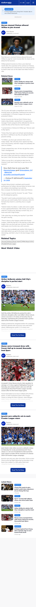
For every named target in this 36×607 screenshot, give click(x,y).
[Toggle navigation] (33, 2)
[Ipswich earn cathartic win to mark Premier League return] (7, 102)
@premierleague (10, 170)
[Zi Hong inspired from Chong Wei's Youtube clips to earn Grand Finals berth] (7, 528)
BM (21, 2)
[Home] (6, 2)
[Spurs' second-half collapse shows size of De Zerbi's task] (7, 498)
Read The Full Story (18, 335)
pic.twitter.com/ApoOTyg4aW (14, 175)
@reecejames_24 (26, 170)
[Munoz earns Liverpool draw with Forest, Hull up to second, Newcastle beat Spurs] (7, 90)
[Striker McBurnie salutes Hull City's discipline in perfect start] (7, 81)
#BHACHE (8, 172)
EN (23, 2)
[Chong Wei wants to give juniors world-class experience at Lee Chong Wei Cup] (7, 487)
